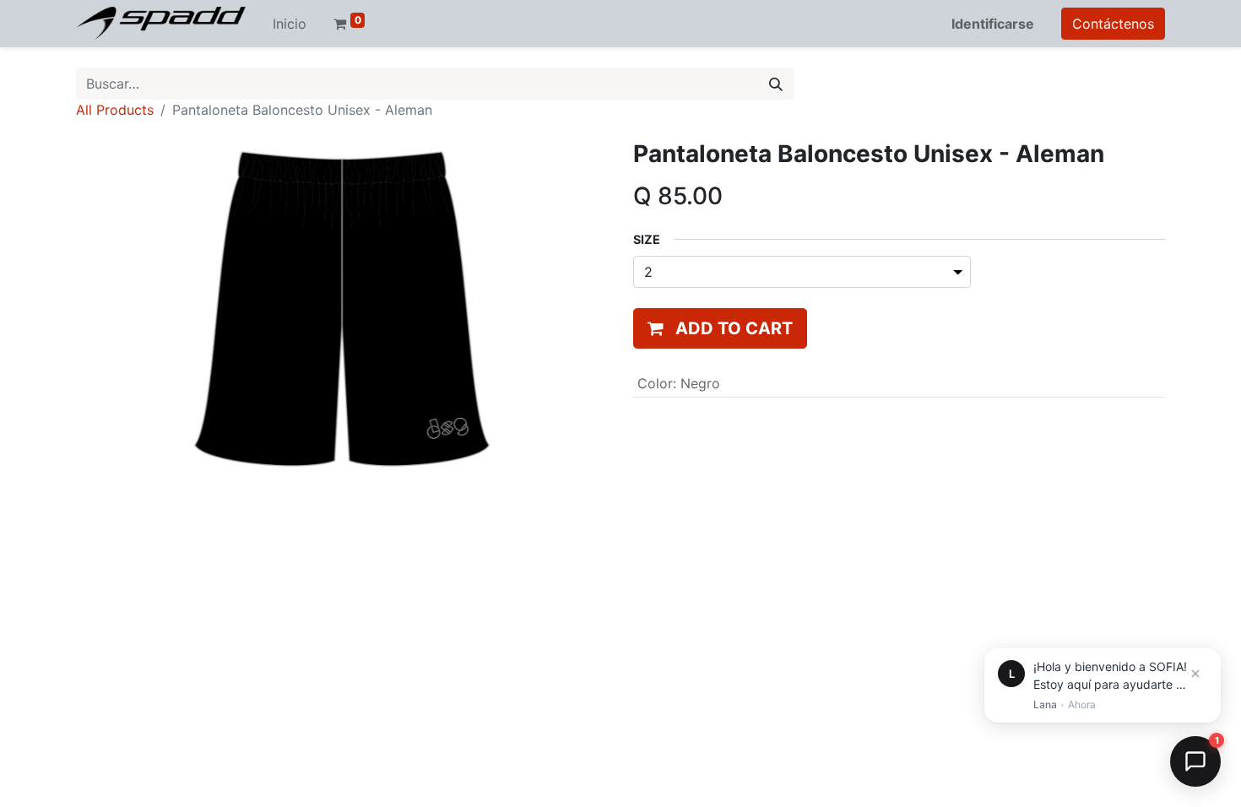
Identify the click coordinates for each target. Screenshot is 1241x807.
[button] (720, 328)
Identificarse (992, 23)
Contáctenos (1113, 23)
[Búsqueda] (776, 84)
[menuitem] (289, 24)
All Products (115, 109)
